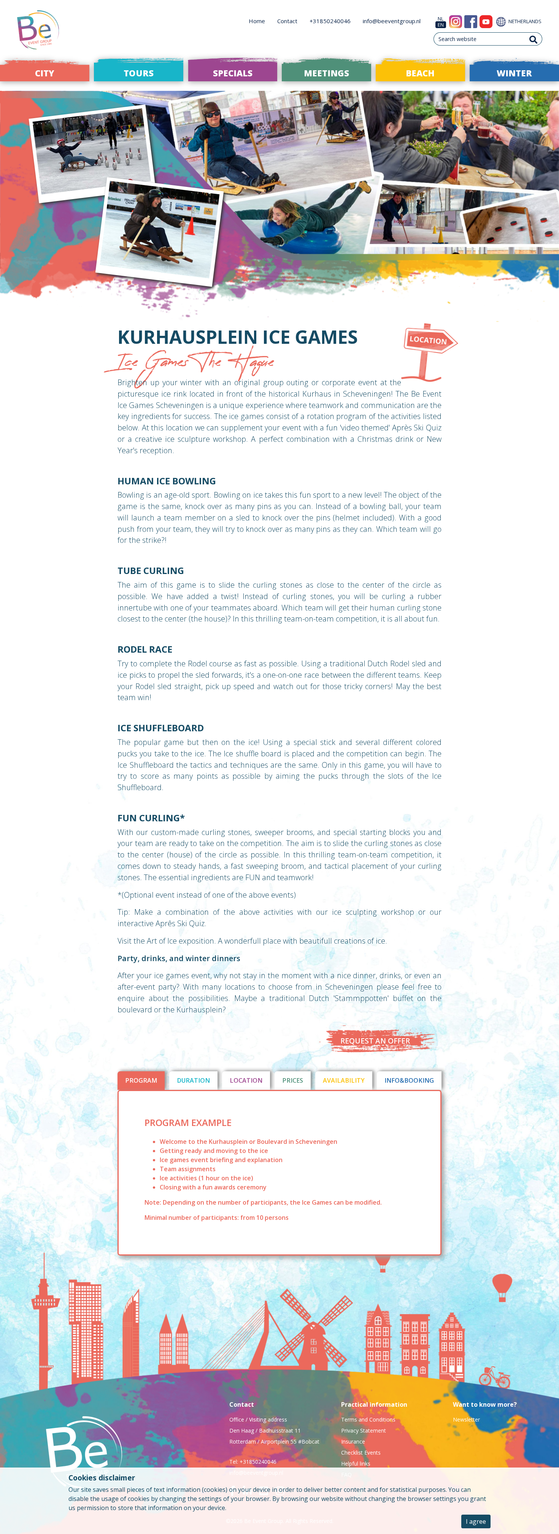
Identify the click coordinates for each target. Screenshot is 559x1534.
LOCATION (246, 1080)
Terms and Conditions (368, 1419)
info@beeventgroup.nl (392, 21)
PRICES (292, 1080)
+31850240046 (330, 21)
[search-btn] (533, 39)
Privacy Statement (363, 1430)
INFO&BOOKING (409, 1080)
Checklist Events (361, 1452)
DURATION (193, 1080)
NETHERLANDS (524, 21)
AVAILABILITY (344, 1080)
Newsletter (466, 1419)
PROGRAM (141, 1080)
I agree (476, 1521)
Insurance (353, 1441)
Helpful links (355, 1463)
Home (257, 21)
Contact (287, 21)
